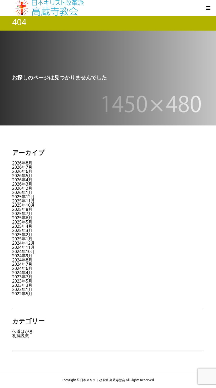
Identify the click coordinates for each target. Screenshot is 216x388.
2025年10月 (23, 205)
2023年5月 (22, 281)
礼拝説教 (20, 335)
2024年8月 (22, 260)
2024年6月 (22, 268)
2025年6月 (22, 218)
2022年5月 (22, 294)
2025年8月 (22, 209)
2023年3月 (22, 285)
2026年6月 (22, 171)
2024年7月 (22, 264)
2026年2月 (22, 188)
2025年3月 (22, 230)
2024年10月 (23, 251)
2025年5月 (22, 222)
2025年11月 (23, 201)
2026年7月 (22, 167)
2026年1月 (22, 192)
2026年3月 (22, 184)
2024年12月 (23, 243)
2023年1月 (22, 289)
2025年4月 (22, 226)
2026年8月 (22, 163)
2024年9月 (22, 256)
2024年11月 (23, 247)
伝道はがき (22, 331)
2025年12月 (23, 197)
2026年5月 (22, 175)
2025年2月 (22, 234)
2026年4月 (22, 180)
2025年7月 (22, 213)
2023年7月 (22, 277)
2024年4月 (22, 272)
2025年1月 (22, 239)
